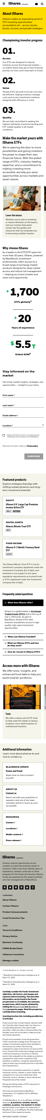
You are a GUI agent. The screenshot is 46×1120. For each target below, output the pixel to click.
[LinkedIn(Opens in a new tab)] (21, 887)
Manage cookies (11, 961)
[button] (42, 4)
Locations (11, 829)
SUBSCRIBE (34, 456)
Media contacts (14, 835)
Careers (10, 823)
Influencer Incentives (13, 955)
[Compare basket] (36, 3)
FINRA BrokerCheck (12, 949)
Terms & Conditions (12, 930)
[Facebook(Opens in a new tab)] (16, 887)
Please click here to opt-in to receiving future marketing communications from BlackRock (23, 436)
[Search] (42, 3)
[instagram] (10, 887)
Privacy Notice (10, 936)
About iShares (10, 900)
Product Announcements (15, 912)
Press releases (13, 841)
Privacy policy (32, 446)
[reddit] (5, 887)
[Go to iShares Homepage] (18, 3)
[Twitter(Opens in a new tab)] (27, 887)
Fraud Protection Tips (14, 918)
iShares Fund (18, 1007)
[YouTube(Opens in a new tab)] (33, 887)
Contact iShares (11, 906)
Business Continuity (13, 942)
